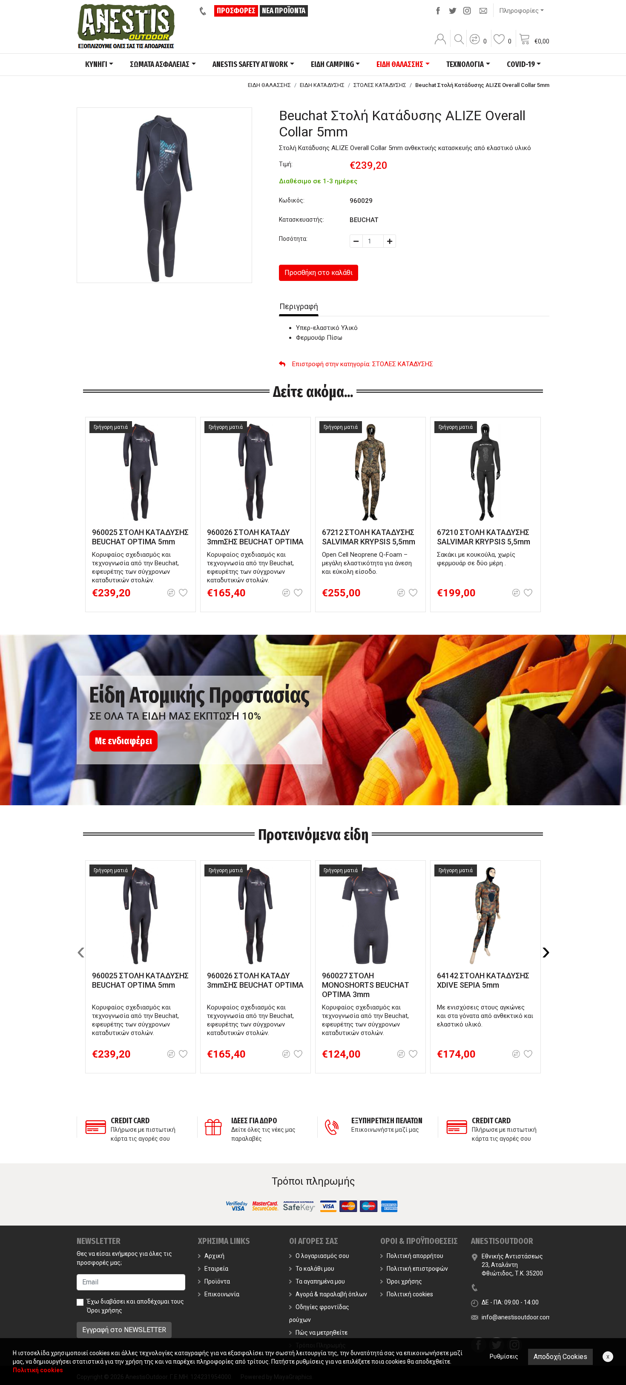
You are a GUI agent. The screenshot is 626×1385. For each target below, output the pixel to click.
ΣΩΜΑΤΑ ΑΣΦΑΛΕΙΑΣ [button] (160, 64)
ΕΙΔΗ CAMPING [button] (332, 64)
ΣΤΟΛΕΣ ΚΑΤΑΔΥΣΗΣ (379, 85)
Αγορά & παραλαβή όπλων (331, 1294)
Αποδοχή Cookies (560, 1357)
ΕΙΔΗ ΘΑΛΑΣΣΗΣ (269, 85)
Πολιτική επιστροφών (417, 1268)
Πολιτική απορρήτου (415, 1255)
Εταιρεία (216, 1268)
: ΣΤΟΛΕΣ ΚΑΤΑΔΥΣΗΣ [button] (362, 364)
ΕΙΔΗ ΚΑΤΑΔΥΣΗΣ (322, 85)
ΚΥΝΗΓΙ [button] (96, 64)
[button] (478, 45)
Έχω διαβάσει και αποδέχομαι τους (135, 1306)
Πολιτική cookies (410, 1294)
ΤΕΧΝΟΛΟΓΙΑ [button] (465, 64)
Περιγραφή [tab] (298, 306)
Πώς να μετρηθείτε (321, 1332)
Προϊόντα (217, 1281)
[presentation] (81, 951)
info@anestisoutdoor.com (516, 1317)
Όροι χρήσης (104, 1310)
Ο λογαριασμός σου (322, 1255)
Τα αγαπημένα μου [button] (320, 1281)
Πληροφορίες (519, 10)
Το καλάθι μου (315, 1268)
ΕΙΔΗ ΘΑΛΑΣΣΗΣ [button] (399, 64)
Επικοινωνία (221, 1294)
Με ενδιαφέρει (123, 741)
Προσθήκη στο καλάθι (318, 273)
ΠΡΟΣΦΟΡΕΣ (236, 10)
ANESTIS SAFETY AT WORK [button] (250, 64)
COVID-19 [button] (521, 64)
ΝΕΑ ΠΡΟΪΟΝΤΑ (283, 10)
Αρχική (214, 1255)
